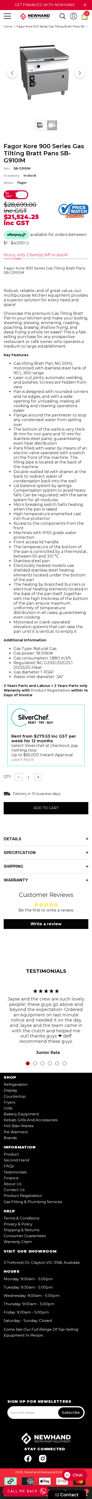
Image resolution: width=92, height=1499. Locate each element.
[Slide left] (12, 73)
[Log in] (73, 16)
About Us (12, 1184)
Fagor (22, 182)
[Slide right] (80, 73)
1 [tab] (28, 1063)
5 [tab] (57, 1063)
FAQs (9, 1166)
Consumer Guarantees (25, 1235)
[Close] (85, 5)
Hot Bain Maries (18, 1125)
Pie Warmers (16, 1132)
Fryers (9, 1102)
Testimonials (15, 1172)
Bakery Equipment (21, 1114)
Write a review (46, 924)
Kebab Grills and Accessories (30, 1120)
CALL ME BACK (23, 1490)
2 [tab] (35, 1063)
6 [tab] (64, 1063)
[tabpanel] (46, 1019)
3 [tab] (42, 1063)
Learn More (22, 759)
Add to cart (46, 808)
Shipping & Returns (21, 1230)
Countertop (15, 1096)
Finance (11, 1178)
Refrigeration (16, 1084)
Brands (10, 1137)
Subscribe (71, 1412)
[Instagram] (42, 1458)
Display (10, 1090)
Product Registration (50, 690)
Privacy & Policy (18, 1224)
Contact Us (14, 1189)
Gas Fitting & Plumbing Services (33, 1201)
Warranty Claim (18, 1241)
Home (8, 26)
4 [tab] (50, 1063)
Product (11, 1154)
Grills (8, 1108)
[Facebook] (28, 1458)
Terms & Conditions (21, 1218)
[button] (62, 16)
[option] (46, 73)
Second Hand (16, 1160)
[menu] (7, 16)
